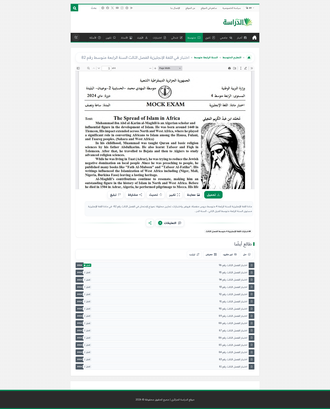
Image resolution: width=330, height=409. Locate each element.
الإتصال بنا (175, 8)
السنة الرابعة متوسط (206, 57)
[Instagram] (122, 7)
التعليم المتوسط (232, 57)
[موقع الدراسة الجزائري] (237, 22)
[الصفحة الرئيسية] (249, 57)
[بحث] (74, 7)
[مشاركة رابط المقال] (150, 223)
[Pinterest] (126, 7)
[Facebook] (107, 7)
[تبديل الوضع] (76, 37)
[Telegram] (102, 7)
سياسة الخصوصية (232, 8)
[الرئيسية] (254, 37)
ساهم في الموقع (209, 8)
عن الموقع (190, 8)
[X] (112, 7)
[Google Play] (131, 7)
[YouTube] (117, 7)
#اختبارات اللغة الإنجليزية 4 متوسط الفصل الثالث (228, 231)
